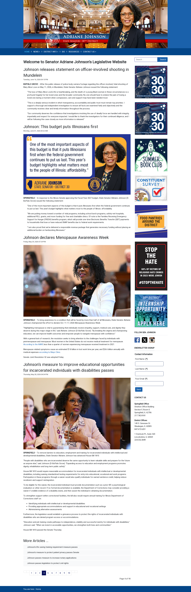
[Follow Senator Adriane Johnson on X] (144, 340)
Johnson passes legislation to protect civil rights (48, 563)
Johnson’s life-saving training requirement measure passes (52, 547)
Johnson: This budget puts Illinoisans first (60, 126)
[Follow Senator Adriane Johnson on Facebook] (137, 340)
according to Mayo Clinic (49, 352)
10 (69, 573)
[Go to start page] (25, 572)
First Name (141, 359)
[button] (36, 51)
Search (163, 59)
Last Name (141, 369)
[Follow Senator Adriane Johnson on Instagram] (152, 340)
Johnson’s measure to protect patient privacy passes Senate (53, 552)
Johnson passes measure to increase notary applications (51, 558)
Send (139, 389)
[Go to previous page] (28, 572)
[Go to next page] (73, 572)
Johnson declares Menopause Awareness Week (66, 237)
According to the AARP (33, 344)
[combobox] (145, 59)
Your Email (141, 379)
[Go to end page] (76, 572)
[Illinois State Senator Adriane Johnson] (95, 24)
